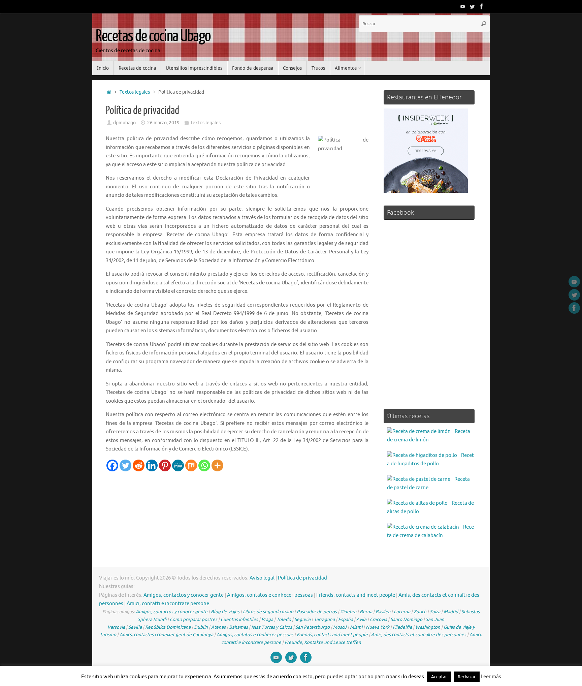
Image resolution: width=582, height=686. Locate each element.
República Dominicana (168, 627)
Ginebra (348, 612)
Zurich (420, 612)
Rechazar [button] (467, 677)
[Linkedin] (152, 465)
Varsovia (116, 627)
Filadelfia (402, 627)
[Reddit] (138, 465)
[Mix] (191, 465)
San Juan (435, 619)
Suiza (435, 612)
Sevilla (135, 627)
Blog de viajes (225, 612)
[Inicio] (109, 92)
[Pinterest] (165, 465)
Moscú (340, 627)
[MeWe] (178, 465)
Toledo (284, 619)
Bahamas (238, 627)
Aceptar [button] (439, 677)
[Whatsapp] (204, 465)
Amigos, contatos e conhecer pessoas (270, 595)
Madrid (451, 612)
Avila (361, 619)
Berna (366, 612)
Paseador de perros (317, 612)
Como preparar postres (193, 619)
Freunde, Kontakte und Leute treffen (323, 642)
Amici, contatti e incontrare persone (168, 603)
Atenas (218, 627)
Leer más (491, 677)
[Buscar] (484, 23)
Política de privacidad (302, 578)
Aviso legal (262, 578)
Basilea (383, 612)
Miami (356, 627)
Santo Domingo (406, 619)
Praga (267, 619)
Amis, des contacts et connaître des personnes (418, 634)
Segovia (302, 619)
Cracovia (378, 619)
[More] (217, 465)
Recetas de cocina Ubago (153, 36)
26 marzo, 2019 (163, 123)
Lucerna (402, 612)
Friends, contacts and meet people (355, 595)
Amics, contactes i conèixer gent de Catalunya (166, 634)
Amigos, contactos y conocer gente (183, 595)
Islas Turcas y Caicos (271, 627)
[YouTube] (462, 6)
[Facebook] (481, 6)
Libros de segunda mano (268, 612)
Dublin (201, 627)
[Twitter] (472, 6)
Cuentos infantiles (239, 619)
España (345, 619)
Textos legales (135, 92)
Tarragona (324, 619)
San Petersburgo (312, 627)
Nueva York (377, 627)
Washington (427, 627)
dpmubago (124, 123)
